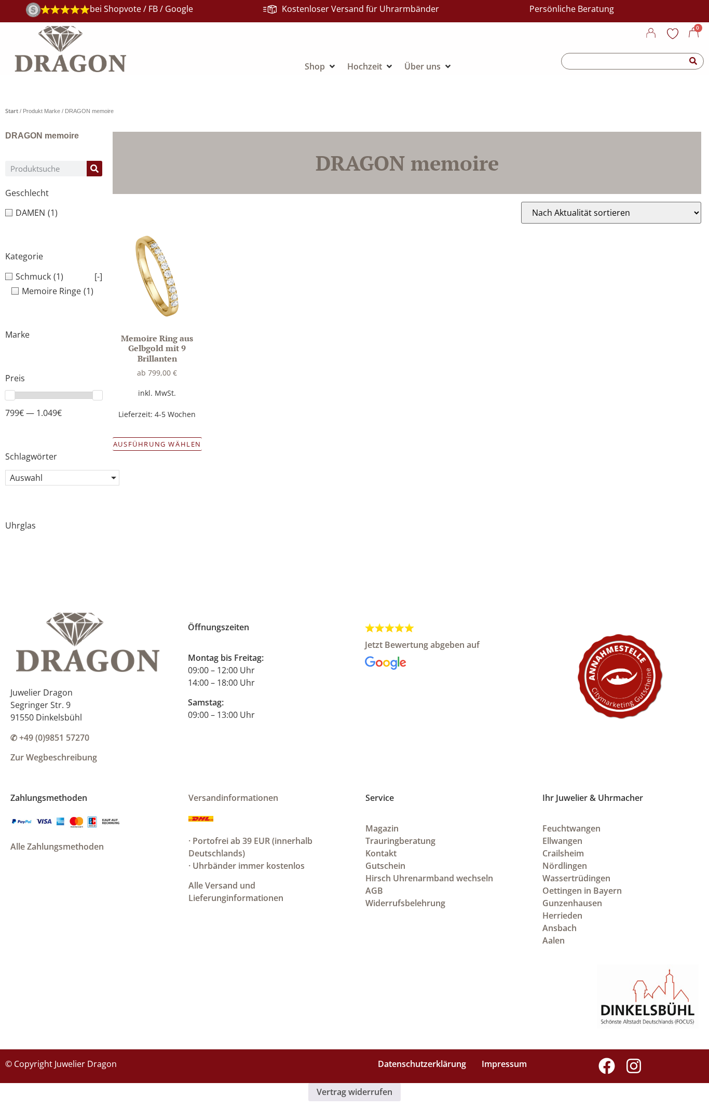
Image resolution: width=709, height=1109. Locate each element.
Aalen (553, 940)
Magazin (382, 828)
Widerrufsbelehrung (405, 903)
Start (11, 111)
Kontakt (381, 853)
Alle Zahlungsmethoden (57, 846)
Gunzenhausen (572, 903)
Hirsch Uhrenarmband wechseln (429, 878)
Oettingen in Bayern (582, 890)
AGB (374, 890)
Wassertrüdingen (576, 878)
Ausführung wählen (157, 444)
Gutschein (385, 865)
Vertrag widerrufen (354, 1092)
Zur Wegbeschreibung (53, 757)
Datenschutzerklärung (422, 1064)
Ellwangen (562, 841)
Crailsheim (563, 853)
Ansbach (559, 928)
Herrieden (562, 915)
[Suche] (693, 61)
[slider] (10, 395)
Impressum (504, 1064)
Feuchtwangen (571, 828)
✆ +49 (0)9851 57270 (49, 737)
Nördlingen (564, 865)
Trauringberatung (400, 841)
